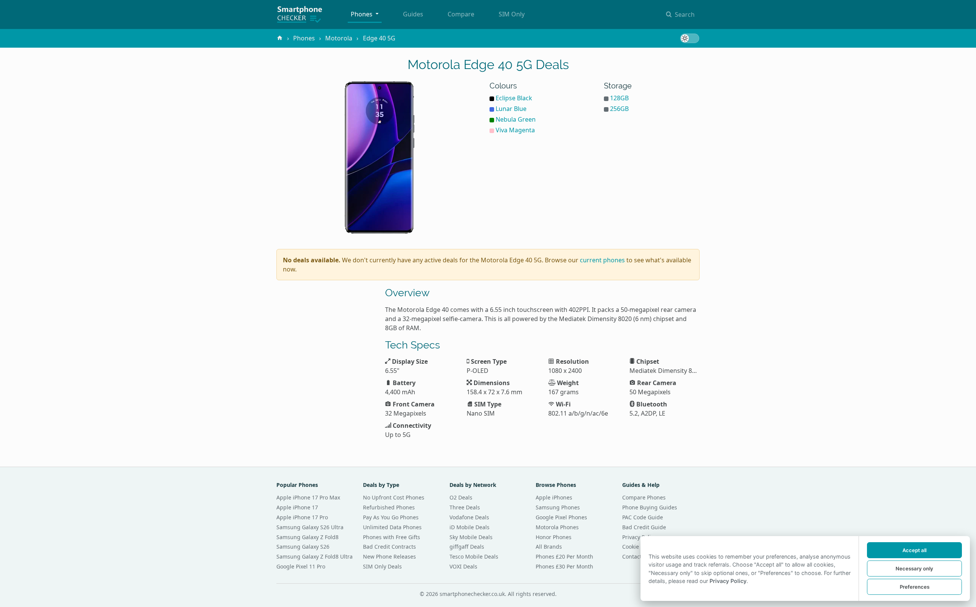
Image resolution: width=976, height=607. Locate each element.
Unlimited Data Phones (392, 527)
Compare (461, 14)
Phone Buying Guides (649, 507)
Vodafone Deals (469, 517)
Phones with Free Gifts (391, 537)
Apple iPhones (554, 497)
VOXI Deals (463, 566)
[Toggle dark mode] (689, 38)
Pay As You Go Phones (391, 517)
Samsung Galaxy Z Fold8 (307, 537)
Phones (362, 14)
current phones (602, 260)
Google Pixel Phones (561, 517)
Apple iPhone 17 (297, 507)
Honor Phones (553, 537)
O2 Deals (460, 497)
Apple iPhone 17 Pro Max (308, 497)
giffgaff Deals (466, 546)
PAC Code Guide (642, 517)
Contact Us (636, 556)
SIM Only (512, 14)
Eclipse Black (514, 98)
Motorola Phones (557, 527)
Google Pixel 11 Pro (300, 566)
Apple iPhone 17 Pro (302, 517)
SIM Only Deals (382, 566)
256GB (619, 108)
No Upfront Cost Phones (393, 497)
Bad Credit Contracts (389, 546)
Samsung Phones (558, 507)
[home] (280, 38)
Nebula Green (516, 119)
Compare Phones (644, 497)
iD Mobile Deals (469, 527)
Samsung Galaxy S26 (302, 546)
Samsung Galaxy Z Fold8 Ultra (314, 556)
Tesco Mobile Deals (473, 556)
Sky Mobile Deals (471, 537)
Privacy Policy (639, 537)
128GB (619, 98)
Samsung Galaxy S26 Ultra (310, 527)
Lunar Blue (511, 108)
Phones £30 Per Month (564, 566)
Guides (413, 14)
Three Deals (464, 507)
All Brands (549, 546)
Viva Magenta (515, 130)
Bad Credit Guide (644, 527)
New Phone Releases (389, 556)
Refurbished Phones (389, 507)
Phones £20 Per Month (564, 556)
